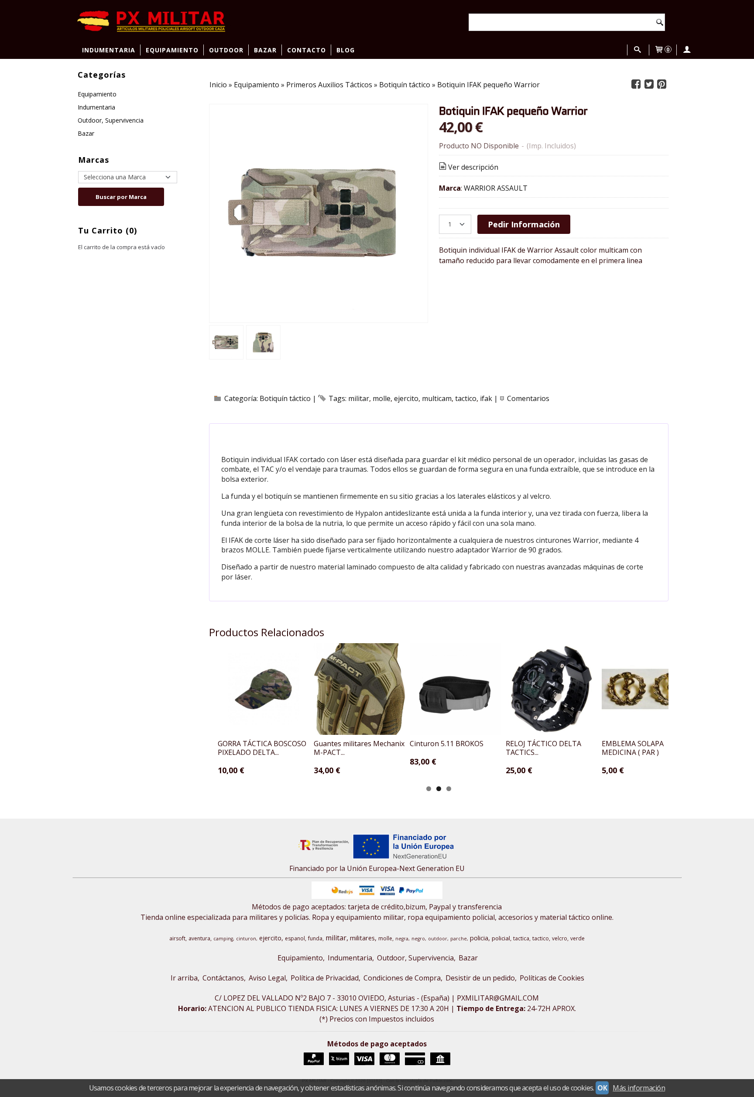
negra (401, 939)
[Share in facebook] (636, 84)
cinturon (246, 939)
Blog (345, 50)
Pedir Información (524, 224)
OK (602, 1088)
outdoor (437, 939)
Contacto (306, 50)
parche (458, 939)
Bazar (265, 50)
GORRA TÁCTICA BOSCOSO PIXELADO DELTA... (262, 748)
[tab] (253, 435)
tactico (465, 398)
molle (382, 398)
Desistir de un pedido (480, 978)
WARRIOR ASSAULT (496, 188)
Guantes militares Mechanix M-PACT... (359, 748)
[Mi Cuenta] (687, 50)
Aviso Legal (267, 978)
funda (315, 938)
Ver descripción (473, 167)
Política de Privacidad (325, 978)
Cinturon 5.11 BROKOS (446, 743)
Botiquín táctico (285, 398)
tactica (521, 938)
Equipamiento (172, 50)
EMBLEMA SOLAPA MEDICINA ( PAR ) (633, 748)
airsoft (177, 938)
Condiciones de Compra (402, 978)
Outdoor (226, 50)
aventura (199, 938)
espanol (295, 938)
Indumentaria (108, 50)
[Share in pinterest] (661, 84)
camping (223, 939)
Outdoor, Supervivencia (111, 120)
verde (577, 938)
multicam (437, 398)
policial (501, 938)
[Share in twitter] (648, 84)
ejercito (406, 398)
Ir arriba (184, 978)
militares (362, 937)
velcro (559, 938)
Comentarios (528, 398)
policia (479, 937)
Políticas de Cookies (552, 978)
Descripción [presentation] (257, 435)
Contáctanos (223, 978)
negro (418, 939)
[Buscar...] (637, 50)
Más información (639, 1088)
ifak (486, 398)
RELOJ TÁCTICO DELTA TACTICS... (543, 748)
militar (358, 398)
